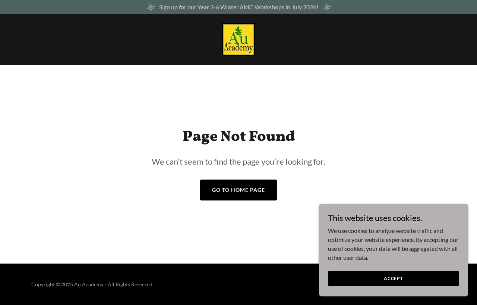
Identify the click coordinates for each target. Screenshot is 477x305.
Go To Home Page (238, 190)
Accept (393, 278)
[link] (238, 38)
